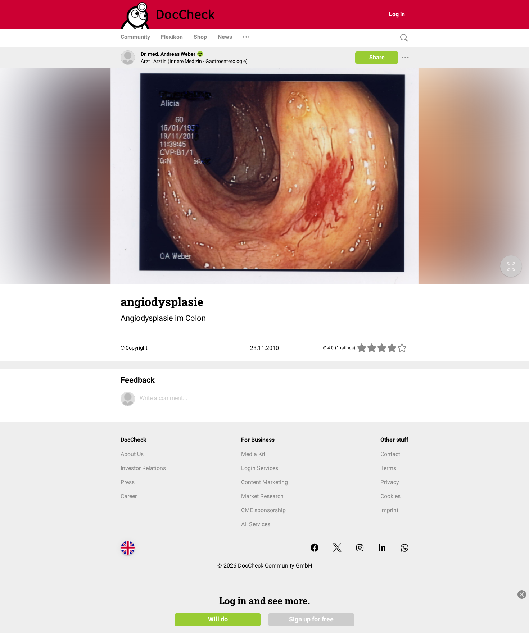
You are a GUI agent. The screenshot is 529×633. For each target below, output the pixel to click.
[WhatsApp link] (404, 548)
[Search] (402, 38)
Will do (218, 619)
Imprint (389, 510)
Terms (388, 468)
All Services (255, 524)
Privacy (389, 482)
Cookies (390, 496)
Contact (390, 454)
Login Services (259, 468)
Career (129, 496)
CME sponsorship (263, 510)
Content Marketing (264, 482)
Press (128, 482)
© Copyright (134, 348)
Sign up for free (311, 619)
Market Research (262, 496)
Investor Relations (143, 468)
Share (377, 57)
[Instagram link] (360, 548)
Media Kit (253, 454)
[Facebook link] (314, 548)
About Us (132, 454)
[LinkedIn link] (382, 548)
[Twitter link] (337, 548)
